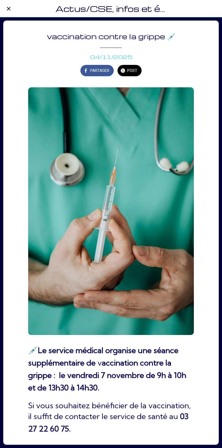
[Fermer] (8, 8)
